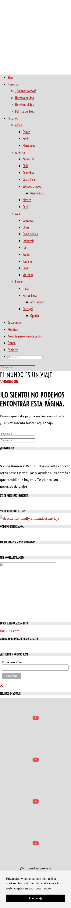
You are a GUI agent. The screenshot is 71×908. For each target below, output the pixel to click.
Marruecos (29, 145)
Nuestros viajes (24, 105)
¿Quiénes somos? (25, 91)
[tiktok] (12, 382)
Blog (10, 77)
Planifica (13, 329)
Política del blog (24, 111)
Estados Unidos (32, 186)
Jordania (27, 261)
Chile (25, 166)
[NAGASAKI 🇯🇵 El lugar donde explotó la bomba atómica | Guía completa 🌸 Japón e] (35, 718)
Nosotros (13, 84)
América (20, 152)
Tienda (12, 343)
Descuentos (14, 322)
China (26, 227)
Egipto (26, 132)
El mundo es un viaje (26, 375)
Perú (25, 207)
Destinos (13, 118)
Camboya (28, 220)
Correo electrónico (13, 662)
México (27, 200)
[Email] (16, 382)
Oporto (34, 316)
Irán (25, 248)
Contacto (13, 350)
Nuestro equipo (24, 98)
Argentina (28, 159)
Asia (17, 213)
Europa (19, 282)
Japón (26, 254)
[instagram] (1, 382)
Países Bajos (30, 295)
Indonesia (28, 241)
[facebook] (5, 382)
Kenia (26, 139)
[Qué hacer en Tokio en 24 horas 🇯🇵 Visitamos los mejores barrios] (35, 843)
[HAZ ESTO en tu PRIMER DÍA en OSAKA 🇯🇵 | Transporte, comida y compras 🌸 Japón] (35, 760)
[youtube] (9, 382)
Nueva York (37, 193)
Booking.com (10, 631)
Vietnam (28, 275)
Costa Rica (29, 179)
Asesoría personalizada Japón (25, 336)
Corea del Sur (30, 234)
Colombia (28, 173)
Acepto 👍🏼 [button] (35, 898)
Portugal (28, 309)
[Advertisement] (35, 35)
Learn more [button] (43, 888)
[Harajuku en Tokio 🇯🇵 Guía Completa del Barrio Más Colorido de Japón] (35, 802)
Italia (26, 288)
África (18, 125)
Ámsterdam (37, 302)
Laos (25, 268)
